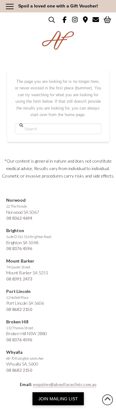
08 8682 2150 (19, 309)
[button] (107, 19)
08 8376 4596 (19, 248)
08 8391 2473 (19, 278)
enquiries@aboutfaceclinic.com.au (64, 384)
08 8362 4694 (19, 218)
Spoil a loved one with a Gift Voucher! (58, 5)
